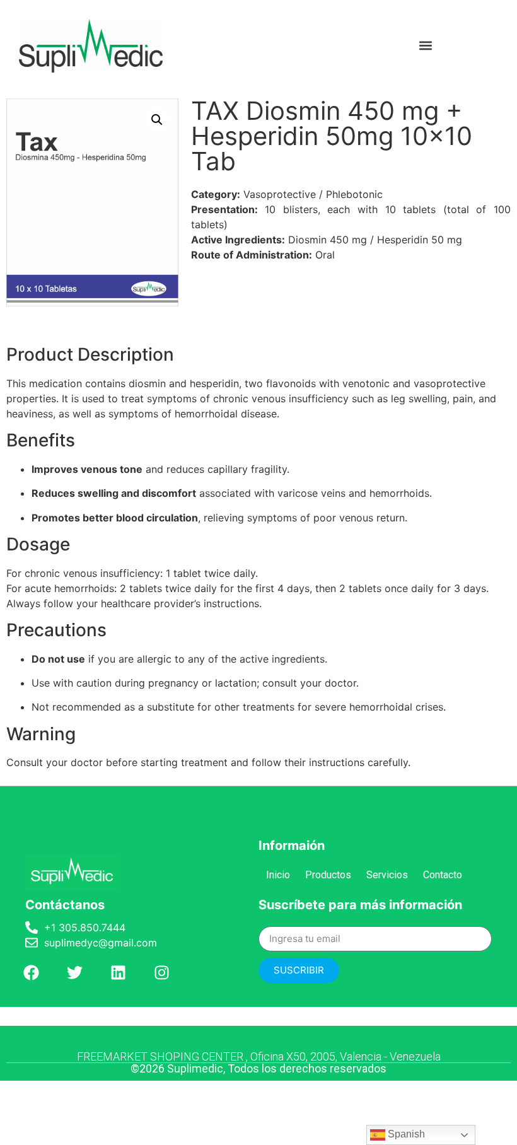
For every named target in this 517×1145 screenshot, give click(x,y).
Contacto (442, 875)
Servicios (387, 875)
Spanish (405, 1134)
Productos (328, 875)
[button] (425, 45)
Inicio (278, 875)
